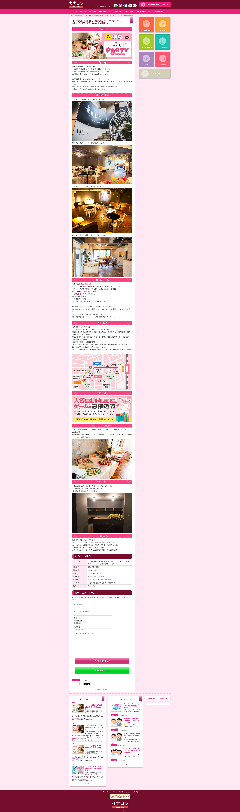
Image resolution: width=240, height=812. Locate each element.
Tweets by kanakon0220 (157, 698)
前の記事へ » (106, 689)
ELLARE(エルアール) (88, 284)
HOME (70, 15)
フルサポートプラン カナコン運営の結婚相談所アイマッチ (131, 705)
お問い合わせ (136, 792)
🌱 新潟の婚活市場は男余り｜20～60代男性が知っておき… (131, 735)
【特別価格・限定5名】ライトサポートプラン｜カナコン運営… (131, 720)
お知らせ (114, 715)
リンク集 (128, 792)
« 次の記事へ (98, 689)
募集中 (80, 15)
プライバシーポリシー (111, 792)
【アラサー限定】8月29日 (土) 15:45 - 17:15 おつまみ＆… (94, 727)
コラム (114, 745)
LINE (79, 294)
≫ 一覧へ (87, 784)
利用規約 (121, 792)
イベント (76, 15)
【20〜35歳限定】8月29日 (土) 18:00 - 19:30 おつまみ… (93, 748)
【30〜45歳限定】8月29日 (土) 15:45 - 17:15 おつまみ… (93, 707)
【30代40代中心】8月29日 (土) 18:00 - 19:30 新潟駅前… (93, 768)
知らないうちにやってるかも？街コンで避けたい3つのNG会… (131, 750)
